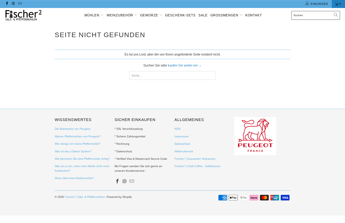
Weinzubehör (120, 15)
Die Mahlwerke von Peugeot (72, 128)
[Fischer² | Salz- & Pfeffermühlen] (29, 15)
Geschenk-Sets (180, 15)
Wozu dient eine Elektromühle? (74, 178)
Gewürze (149, 15)
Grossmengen (224, 15)
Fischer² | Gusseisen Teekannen (194, 158)
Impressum (181, 136)
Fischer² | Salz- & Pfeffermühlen (85, 196)
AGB (177, 128)
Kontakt (253, 15)
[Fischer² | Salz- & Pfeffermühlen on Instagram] (13, 3)
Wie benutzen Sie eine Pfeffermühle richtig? (82, 158)
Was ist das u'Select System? (73, 151)
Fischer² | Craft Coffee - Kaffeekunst (197, 166)
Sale (203, 15)
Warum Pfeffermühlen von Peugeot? (78, 136)
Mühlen (92, 15)
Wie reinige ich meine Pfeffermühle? (77, 143)
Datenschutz (182, 143)
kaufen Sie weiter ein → (185, 65)
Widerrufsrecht (183, 151)
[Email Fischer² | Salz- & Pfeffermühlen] (20, 3)
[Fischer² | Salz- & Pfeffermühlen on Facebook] (7, 3)
